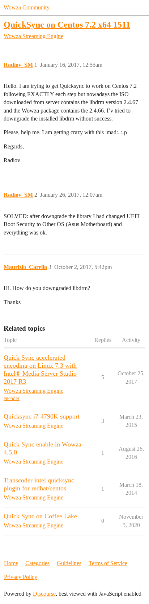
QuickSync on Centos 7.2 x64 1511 (67, 24)
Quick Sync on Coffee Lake (40, 516)
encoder (12, 398)
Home (11, 563)
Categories (37, 563)
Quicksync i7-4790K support (42, 416)
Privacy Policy (20, 577)
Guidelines (69, 563)
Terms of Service (108, 563)
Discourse (44, 594)
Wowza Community (27, 7)
